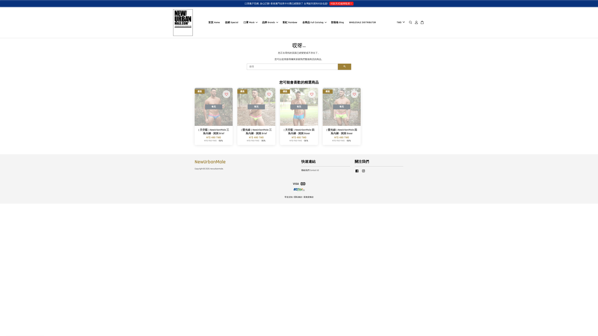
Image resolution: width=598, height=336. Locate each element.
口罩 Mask (249, 22)
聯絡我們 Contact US (310, 170)
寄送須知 (289, 197)
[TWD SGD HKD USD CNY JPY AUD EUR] (400, 22)
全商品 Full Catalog (312, 22)
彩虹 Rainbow (290, 22)
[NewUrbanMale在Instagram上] (363, 172)
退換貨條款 (309, 197)
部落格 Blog (337, 22)
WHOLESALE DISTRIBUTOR (362, 22)
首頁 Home (214, 22)
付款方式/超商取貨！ (341, 3)
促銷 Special (231, 22)
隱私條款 (298, 197)
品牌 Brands (268, 22)
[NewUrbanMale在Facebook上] (357, 172)
